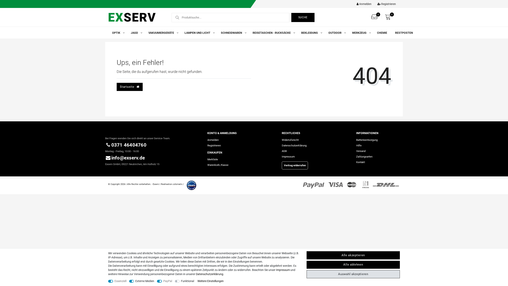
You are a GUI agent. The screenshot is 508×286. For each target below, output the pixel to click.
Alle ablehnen (353, 264)
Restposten (404, 32)
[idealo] (190, 184)
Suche (303, 17)
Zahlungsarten (364, 156)
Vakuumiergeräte (161, 32)
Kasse (224, 164)
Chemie (382, 32)
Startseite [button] (127, 87)
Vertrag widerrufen (295, 165)
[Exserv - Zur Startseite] (136, 17)
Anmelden (213, 139)
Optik (116, 32)
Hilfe (359, 145)
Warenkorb (213, 164)
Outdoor (335, 32)
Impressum (288, 156)
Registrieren (214, 145)
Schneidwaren (232, 32)
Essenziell (120, 281)
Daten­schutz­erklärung (294, 145)
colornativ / (178, 184)
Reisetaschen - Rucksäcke (272, 32)
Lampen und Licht (198, 32)
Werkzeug (359, 32)
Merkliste (212, 159)
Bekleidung (309, 32)
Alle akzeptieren (353, 255)
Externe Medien (144, 281)
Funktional (187, 281)
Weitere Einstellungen (210, 281)
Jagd (135, 32)
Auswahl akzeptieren (353, 274)
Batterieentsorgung (367, 139)
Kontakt (360, 162)
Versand (361, 151)
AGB (284, 151)
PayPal (167, 281)
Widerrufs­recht (290, 139)
